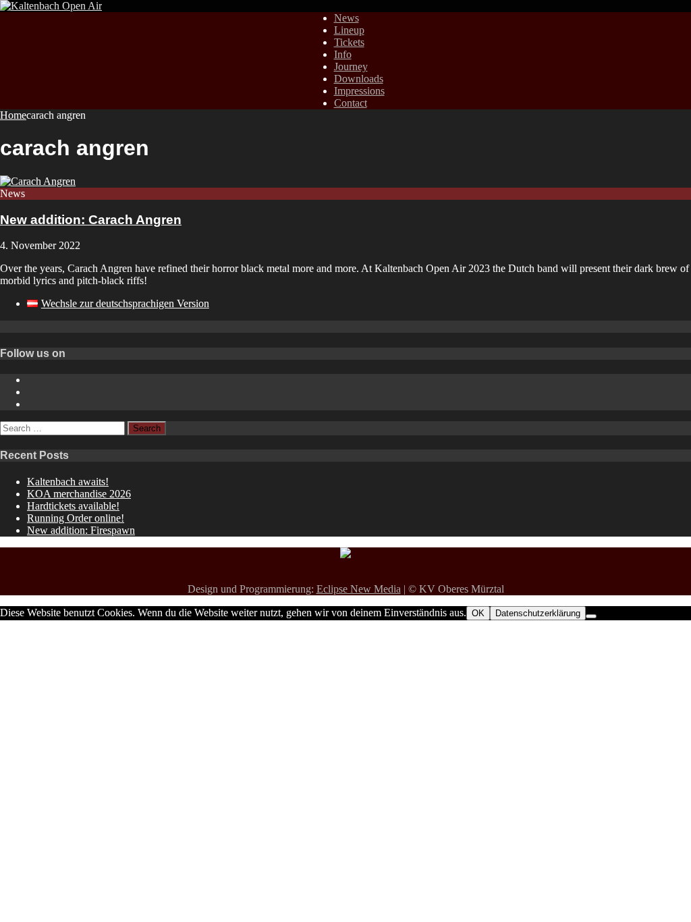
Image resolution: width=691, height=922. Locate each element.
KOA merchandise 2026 (79, 493)
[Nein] (591, 616)
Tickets (349, 42)
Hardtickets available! (73, 506)
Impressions (359, 91)
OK (478, 613)
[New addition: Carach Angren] (38, 181)
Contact (350, 103)
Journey (351, 66)
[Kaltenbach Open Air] (51, 5)
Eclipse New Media (358, 589)
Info (343, 54)
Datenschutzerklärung (537, 613)
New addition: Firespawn (81, 530)
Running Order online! (75, 518)
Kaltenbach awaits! (68, 481)
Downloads (358, 78)
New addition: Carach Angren (91, 220)
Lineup (349, 30)
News (346, 18)
